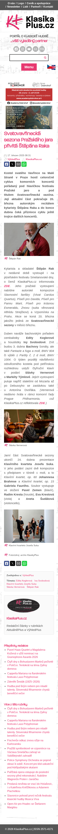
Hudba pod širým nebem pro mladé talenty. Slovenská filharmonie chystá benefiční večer (28, 690)
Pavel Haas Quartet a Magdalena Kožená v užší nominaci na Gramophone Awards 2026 (26, 653)
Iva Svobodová (42, 580)
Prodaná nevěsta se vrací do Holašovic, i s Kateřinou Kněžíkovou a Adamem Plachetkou (30, 787)
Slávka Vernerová (15, 587)
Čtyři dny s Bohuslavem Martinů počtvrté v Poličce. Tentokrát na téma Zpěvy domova (30, 665)
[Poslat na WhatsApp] (24, 164)
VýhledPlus (14, 159)
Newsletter (13, 6)
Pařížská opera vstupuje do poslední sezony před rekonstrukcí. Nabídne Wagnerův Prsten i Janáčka (28, 776)
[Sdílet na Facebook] (6, 164)
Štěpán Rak (33, 587)
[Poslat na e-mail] (18, 164)
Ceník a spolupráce (38, 3)
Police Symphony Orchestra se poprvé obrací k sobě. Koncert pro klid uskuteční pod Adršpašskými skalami (30, 764)
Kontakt (48, 6)
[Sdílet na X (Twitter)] (12, 164)
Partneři (36, 6)
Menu (29, 67)
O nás (11, 3)
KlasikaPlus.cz (34, 159)
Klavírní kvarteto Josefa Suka (21, 584)
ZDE (7, 286)
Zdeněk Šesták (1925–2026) (23, 681)
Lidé (25, 6)
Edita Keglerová (24, 580)
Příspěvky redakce (16, 645)
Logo (21, 3)
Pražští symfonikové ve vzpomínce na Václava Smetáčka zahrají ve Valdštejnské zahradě (28, 752)
